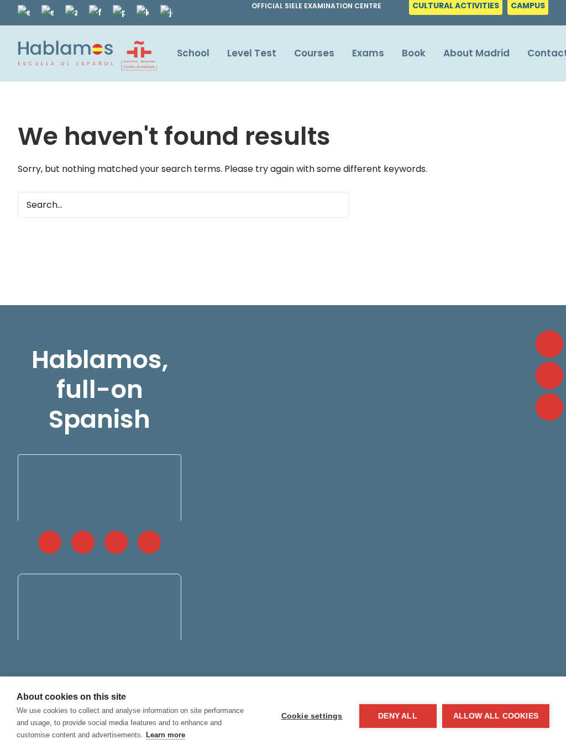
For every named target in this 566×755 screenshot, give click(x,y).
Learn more (165, 735)
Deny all (397, 716)
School (193, 53)
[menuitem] (457, 8)
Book (414, 53)
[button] (334, 204)
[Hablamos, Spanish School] (87, 53)
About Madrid (476, 53)
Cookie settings (312, 716)
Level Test (251, 53)
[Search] (183, 205)
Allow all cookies (495, 716)
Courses (314, 53)
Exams (368, 53)
